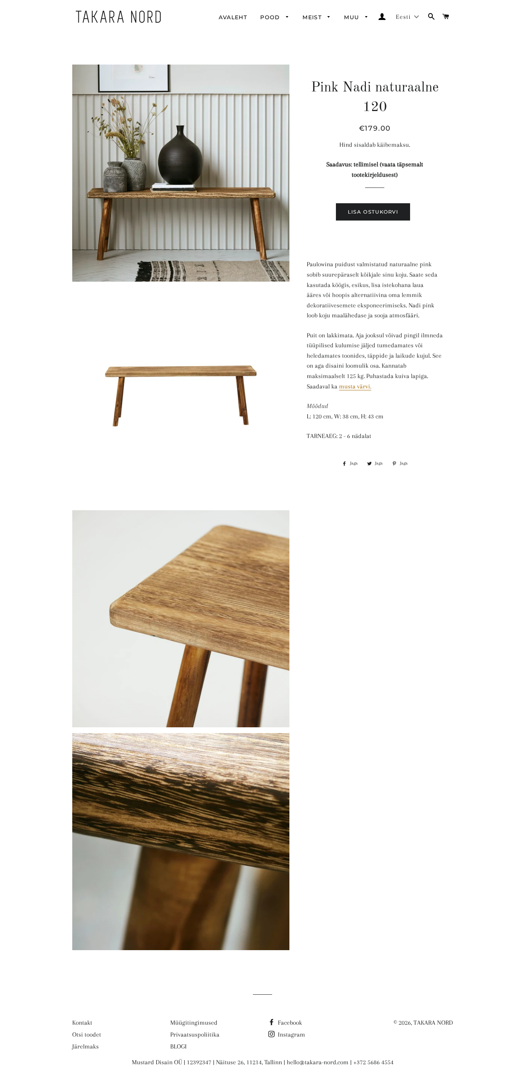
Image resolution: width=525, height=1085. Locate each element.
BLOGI (178, 1046)
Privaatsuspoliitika (194, 1034)
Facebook (289, 1022)
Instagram (290, 1034)
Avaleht (233, 17)
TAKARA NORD (433, 1022)
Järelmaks (85, 1046)
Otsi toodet (86, 1034)
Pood (271, 17)
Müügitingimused (194, 1022)
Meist (313, 17)
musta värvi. (355, 386)
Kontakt (82, 1022)
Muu (352, 17)
